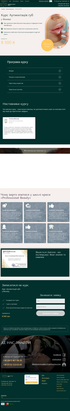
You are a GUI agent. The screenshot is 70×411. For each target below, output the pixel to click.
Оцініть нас (32, 382)
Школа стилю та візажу (62, 382)
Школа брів (59, 384)
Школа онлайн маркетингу (63, 379)
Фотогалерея (16, 1)
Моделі (21, 1)
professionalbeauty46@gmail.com (46, 364)
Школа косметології (61, 390)
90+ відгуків (35, 379)
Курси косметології (10, 9)
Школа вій (59, 386)
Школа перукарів (60, 377)
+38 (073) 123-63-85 (63, 5)
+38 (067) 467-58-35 (63, 4)
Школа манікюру (60, 375)
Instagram (56, 359)
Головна (3, 9)
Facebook (57, 355)
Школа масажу (60, 388)
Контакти (27, 1)
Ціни (10, 1)
